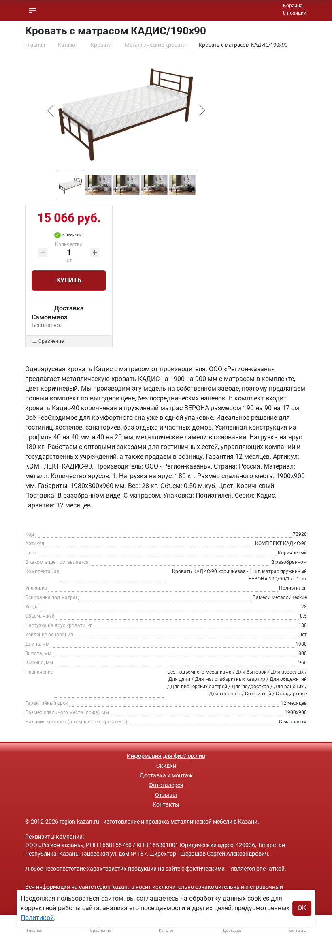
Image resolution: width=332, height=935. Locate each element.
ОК (302, 908)
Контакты (166, 804)
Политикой (37, 918)
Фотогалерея (166, 785)
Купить (68, 280)
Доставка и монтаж (166, 775)
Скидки (166, 765)
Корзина (293, 6)
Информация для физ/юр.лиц (166, 756)
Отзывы (166, 795)
